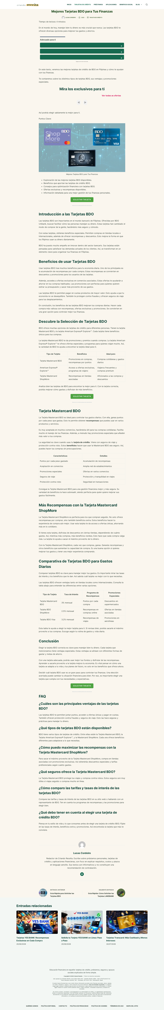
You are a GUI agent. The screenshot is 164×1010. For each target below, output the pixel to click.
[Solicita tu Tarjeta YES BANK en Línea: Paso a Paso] (82, 922)
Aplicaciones (111, 4)
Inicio (69, 4)
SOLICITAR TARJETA (82, 199)
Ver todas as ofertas (111, 95)
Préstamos (98, 4)
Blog (138, 4)
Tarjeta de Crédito (95, 17)
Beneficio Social (126, 4)
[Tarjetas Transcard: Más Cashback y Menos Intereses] (127, 922)
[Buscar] (147, 4)
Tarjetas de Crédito (82, 4)
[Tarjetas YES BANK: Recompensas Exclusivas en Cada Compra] (37, 922)
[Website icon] (82, 874)
